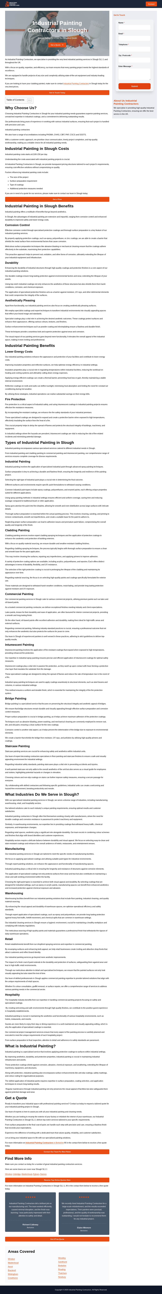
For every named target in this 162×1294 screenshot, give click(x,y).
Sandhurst (62, 1262)
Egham (36, 1174)
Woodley (62, 1258)
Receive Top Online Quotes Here (57, 1180)
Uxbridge (17, 1174)
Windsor (8, 1174)
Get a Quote (55, 45)
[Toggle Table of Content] (28, 100)
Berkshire (62, 1266)
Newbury (62, 1277)
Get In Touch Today (57, 93)
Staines (43, 1174)
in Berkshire (45, 1143)
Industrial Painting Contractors (76, 84)
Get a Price (57, 199)
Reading (61, 1269)
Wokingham (13, 1274)
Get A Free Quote (57, 1239)
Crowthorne (13, 1278)
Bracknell (12, 1270)
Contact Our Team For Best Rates (57, 1152)
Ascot (10, 1267)
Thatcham (62, 1273)
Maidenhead (27, 1174)
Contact (151, 4)
